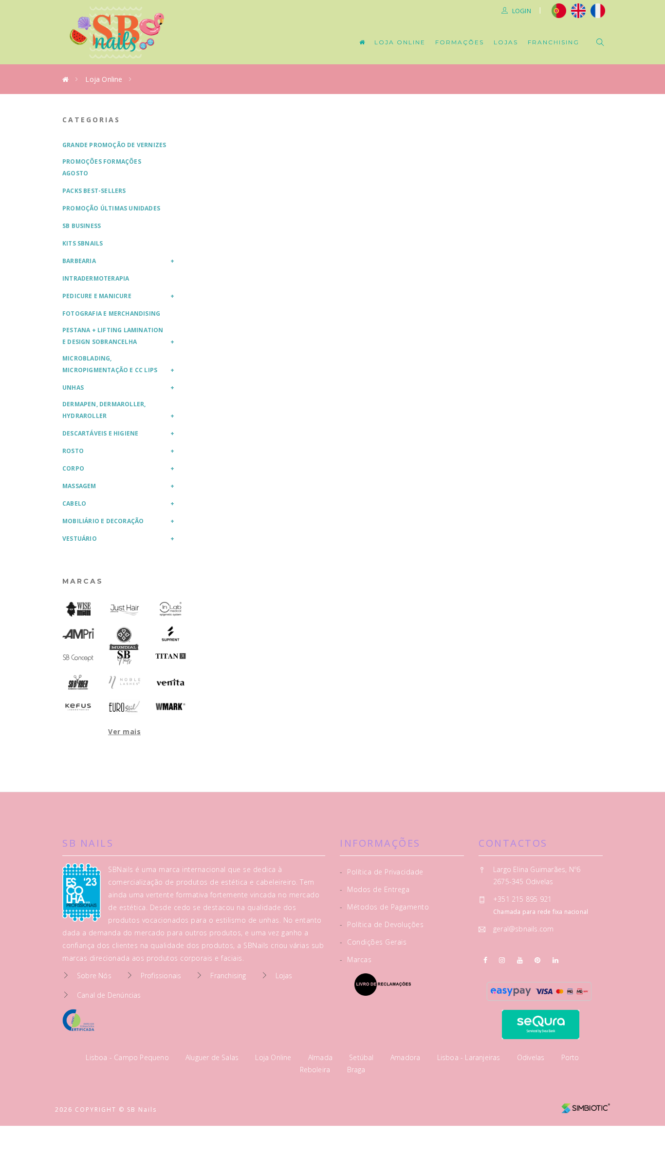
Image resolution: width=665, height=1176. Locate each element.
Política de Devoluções (382, 924)
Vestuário (79, 538)
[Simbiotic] (585, 1104)
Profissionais (161, 975)
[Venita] (170, 682)
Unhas (73, 387)
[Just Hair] (124, 609)
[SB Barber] (78, 682)
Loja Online (399, 42)
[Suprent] (170, 634)
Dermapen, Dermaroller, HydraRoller (104, 410)
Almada (321, 1057)
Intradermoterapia (95, 278)
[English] (578, 9)
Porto (570, 1057)
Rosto (73, 451)
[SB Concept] (78, 658)
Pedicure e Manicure (96, 296)
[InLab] (170, 609)
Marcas (82, 581)
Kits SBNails (82, 243)
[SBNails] (124, 658)
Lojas (506, 42)
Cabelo (74, 503)
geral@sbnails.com (523, 928)
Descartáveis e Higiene (100, 433)
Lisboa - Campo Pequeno (128, 1057)
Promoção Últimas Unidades (111, 208)
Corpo (73, 468)
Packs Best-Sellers (94, 191)
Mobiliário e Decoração (103, 521)
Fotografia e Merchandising (111, 313)
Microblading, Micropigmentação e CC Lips (109, 364)
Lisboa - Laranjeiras (469, 1057)
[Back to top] (637, 1146)
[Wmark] (170, 707)
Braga (356, 1069)
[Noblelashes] (124, 682)
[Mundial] (124, 639)
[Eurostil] (124, 707)
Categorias (91, 119)
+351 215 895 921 (522, 899)
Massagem (79, 486)
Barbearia (79, 261)
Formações (459, 42)
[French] (599, 9)
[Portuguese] (559, 9)
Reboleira (316, 1069)
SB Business (81, 226)
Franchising (553, 42)
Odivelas (532, 1057)
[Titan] (170, 656)
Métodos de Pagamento (384, 906)
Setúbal (362, 1057)
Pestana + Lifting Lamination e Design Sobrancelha (113, 336)
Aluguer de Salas (212, 1057)
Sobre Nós (94, 975)
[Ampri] (78, 634)
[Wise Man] (78, 609)
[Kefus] (78, 707)
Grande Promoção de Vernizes (114, 145)
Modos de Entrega (374, 889)
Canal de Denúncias (109, 995)
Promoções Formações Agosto (101, 167)
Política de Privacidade (382, 871)
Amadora (406, 1057)
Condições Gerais (373, 942)
